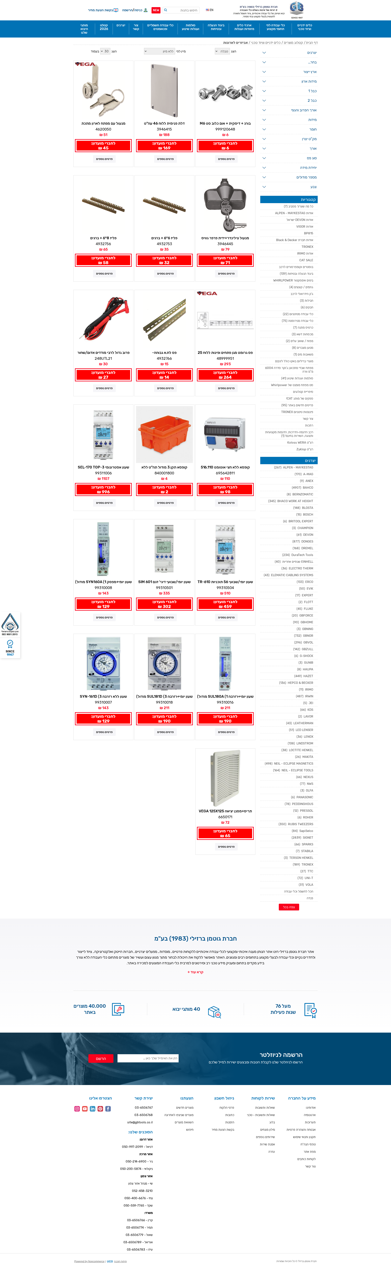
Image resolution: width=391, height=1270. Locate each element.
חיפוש (189, 1130)
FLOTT (306, 602)
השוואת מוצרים (184, 1122)
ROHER (305, 817)
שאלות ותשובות (265, 1107)
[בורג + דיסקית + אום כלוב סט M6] (225, 90)
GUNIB (306, 662)
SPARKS (303, 844)
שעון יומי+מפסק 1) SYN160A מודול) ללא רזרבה (103, 582)
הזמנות (229, 1122)
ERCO (305, 582)
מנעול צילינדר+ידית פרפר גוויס (225, 238)
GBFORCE (302, 615)
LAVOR (305, 716)
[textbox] (181, 10)
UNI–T (305, 878)
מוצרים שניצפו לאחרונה (178, 1115)
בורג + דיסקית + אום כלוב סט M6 (225, 123)
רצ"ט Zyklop (305, 449)
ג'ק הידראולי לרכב (302, 294)
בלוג (272, 1122)
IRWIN (304, 696)
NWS (306, 784)
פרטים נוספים (226, 159)
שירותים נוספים (265, 1137)
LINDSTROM (300, 743)
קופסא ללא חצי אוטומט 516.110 (225, 467)
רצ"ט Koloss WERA (300, 442)
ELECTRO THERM (297, 568)
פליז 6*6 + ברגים (164, 238)
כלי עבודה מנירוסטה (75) (297, 321)
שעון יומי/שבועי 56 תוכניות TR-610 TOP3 (225, 582)
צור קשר (308, 419)
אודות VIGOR (304, 226)
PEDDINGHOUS (299, 804)
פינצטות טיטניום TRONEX (297, 412)
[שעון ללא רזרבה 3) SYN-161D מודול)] (103, 663)
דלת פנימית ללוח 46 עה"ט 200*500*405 (164, 123)
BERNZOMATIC (300, 494)
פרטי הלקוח (227, 1107)
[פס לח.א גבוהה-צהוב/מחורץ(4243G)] (164, 319)
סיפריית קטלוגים (303, 392)
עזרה (271, 1152)
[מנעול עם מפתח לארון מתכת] (103, 90)
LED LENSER (301, 730)
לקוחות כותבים (306, 1159)
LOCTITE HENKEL (297, 750)
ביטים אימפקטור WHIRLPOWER (293, 280)
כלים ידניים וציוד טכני (266, 43)
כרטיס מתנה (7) (303, 327)
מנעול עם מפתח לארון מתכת (103, 123)
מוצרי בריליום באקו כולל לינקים (294, 361)
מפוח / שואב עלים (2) (299, 341)
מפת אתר (310, 1152)
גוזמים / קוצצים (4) (301, 287)
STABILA (304, 851)
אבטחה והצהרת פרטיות (301, 1130)
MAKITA (304, 757)
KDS (306, 710)
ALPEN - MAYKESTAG (293, 467)
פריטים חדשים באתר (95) (297, 405)
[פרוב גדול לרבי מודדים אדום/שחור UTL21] (103, 319)
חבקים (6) (307, 307)
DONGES (302, 541)
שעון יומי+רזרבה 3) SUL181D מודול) (164, 696)
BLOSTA (303, 508)
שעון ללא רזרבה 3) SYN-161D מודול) (103, 696)
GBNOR (303, 636)
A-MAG (304, 474)
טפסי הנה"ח (308, 1144)
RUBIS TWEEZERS (296, 824)
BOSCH (304, 514)
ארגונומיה (310, 1115)
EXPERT (304, 595)
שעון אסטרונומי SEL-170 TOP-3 (103, 467)
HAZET (303, 676)
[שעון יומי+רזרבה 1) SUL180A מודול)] (225, 663)
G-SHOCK (303, 656)
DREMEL (303, 548)
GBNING (305, 629)
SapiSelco (302, 831)
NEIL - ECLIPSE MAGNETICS (289, 763)
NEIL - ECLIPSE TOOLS (293, 770)
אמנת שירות (267, 1144)
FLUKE (305, 609)
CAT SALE (306, 260)
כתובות (229, 1115)
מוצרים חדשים (184, 1107)
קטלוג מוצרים (293, 43)
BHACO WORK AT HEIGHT (290, 501)
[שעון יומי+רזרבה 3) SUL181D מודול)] (164, 663)
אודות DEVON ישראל (300, 220)
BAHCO (302, 487)
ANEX (306, 481)
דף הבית (312, 43)
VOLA (306, 885)
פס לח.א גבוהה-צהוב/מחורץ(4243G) (164, 352)
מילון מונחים (267, 1130)
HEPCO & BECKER (296, 683)
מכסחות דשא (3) (302, 334)
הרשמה (127, 10)
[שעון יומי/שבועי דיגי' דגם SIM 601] (164, 549)
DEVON (305, 535)
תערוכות (310, 1122)
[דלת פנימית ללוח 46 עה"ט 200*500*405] (164, 90)
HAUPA (305, 669)
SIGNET (302, 837)
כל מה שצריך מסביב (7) (298, 206)
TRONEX (307, 247)
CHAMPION (302, 528)
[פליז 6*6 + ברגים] (164, 205)
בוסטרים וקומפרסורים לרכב (296, 267)
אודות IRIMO (305, 253)
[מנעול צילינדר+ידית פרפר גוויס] (225, 205)
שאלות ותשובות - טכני (261, 1115)
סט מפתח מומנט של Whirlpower (292, 385)
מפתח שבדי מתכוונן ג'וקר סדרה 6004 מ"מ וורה (289, 369)
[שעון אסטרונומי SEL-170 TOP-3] (103, 434)
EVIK (306, 588)
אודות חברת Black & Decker (294, 240)
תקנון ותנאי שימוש (304, 1137)
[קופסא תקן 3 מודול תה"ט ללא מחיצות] (164, 434)
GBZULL (303, 649)
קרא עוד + (195, 972)
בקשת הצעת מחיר (223, 1130)
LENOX (305, 737)
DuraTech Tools (297, 555)
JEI (308, 703)
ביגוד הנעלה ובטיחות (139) (296, 274)
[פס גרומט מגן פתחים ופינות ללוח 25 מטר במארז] (225, 319)
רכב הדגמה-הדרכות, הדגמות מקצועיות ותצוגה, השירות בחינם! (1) (289, 434)
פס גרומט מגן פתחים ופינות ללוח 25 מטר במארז (225, 352)
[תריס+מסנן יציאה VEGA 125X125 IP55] (225, 778)
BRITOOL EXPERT (298, 521)
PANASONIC (302, 797)
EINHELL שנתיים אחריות (294, 562)
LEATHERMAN (299, 723)
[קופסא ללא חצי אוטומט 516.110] (225, 434)
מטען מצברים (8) (302, 348)
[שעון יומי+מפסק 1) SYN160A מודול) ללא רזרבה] (103, 549)
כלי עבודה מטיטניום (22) (298, 314)
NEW (156, 10)
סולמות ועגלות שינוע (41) (297, 378)
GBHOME (303, 622)
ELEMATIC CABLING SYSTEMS (288, 575)
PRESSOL (303, 811)
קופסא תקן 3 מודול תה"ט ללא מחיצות (164, 467)
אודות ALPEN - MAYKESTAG (294, 213)
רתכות (309, 425)
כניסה (138, 10)
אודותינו (311, 1107)
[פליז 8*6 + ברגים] (103, 205)
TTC (306, 871)
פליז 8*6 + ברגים (103, 238)
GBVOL (303, 642)
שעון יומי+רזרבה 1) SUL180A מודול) (225, 696)
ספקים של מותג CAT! (299, 398)
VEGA (78, 63)
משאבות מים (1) (303, 354)
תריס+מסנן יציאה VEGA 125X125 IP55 (225, 811)
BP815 (308, 233)
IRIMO (306, 689)
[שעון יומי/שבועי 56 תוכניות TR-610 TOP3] (225, 549)
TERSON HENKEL (298, 858)
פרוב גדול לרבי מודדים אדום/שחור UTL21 (103, 352)
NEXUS (304, 777)
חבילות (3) (306, 300)
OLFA (306, 790)
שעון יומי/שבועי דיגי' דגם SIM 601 (164, 582)
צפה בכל (289, 907)
